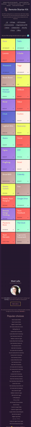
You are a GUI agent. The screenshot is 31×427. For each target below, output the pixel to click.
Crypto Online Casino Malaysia (16, 412)
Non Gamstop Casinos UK (16, 336)
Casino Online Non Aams (16, 360)
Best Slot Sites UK (16, 371)
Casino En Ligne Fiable (16, 407)
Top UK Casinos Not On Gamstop (16, 352)
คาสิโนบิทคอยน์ (16, 397)
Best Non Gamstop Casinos (16, 378)
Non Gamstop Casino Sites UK (16, 381)
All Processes (21, 22)
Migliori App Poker (16, 416)
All (6, 22)
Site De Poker (16, 404)
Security (24, 28)
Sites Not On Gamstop (16, 364)
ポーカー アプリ (16, 419)
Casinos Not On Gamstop (16, 331)
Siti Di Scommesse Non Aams (16, 423)
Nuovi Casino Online (16, 319)
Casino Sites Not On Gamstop (16, 334)
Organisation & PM (21, 25)
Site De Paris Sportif (16, 414)
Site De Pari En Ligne (16, 395)
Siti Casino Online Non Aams (16, 326)
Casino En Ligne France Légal (16, 421)
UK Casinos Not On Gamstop (16, 369)
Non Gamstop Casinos (16, 357)
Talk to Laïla (15, 304)
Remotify (22, 311)
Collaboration (15, 28)
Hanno (22, 15)
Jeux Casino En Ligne (16, 390)
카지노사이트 (16, 400)
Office (18, 30)
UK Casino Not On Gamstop (16, 350)
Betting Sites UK (16, 329)
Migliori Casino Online (16, 324)
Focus (12, 30)
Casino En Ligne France (16, 409)
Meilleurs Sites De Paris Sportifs (10, 2)
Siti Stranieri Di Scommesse (16, 402)
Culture (6, 28)
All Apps (12, 22)
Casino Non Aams (16, 383)
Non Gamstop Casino (16, 345)
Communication (9, 25)
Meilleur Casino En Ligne (16, 338)
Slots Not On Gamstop (16, 348)
